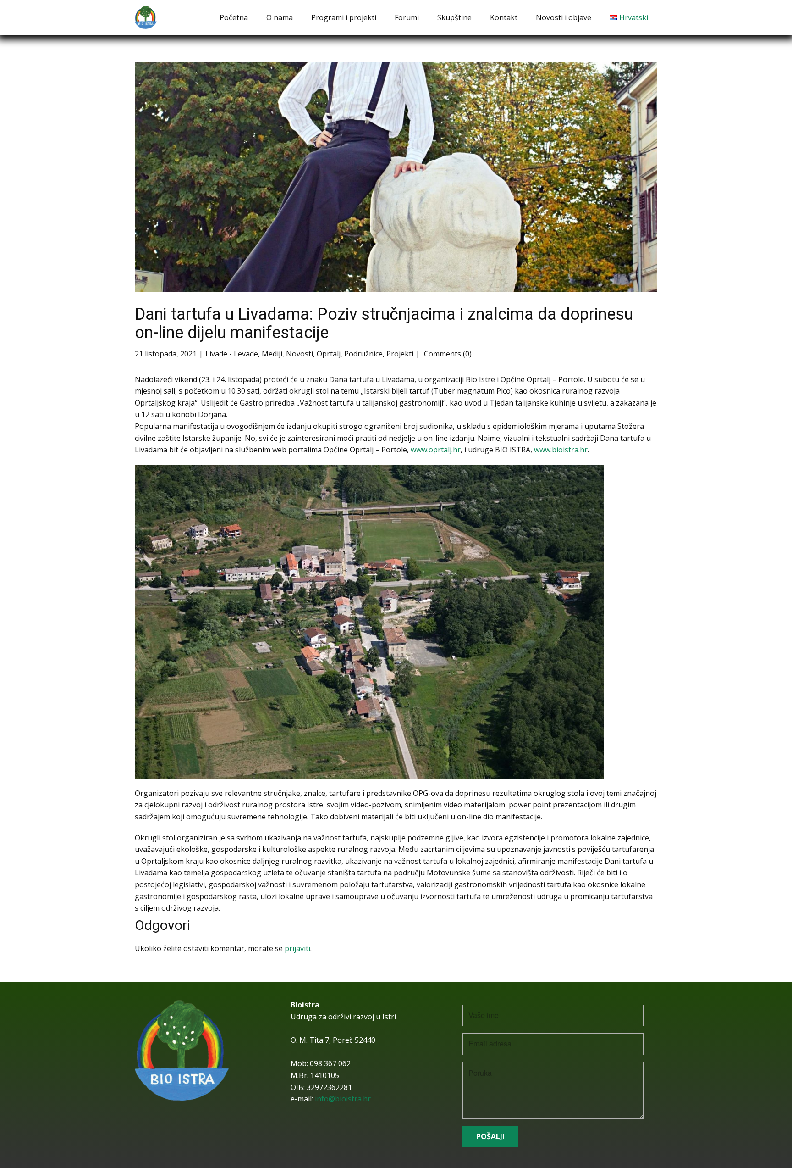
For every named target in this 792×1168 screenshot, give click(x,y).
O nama (279, 17)
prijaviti (297, 948)
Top (770, 1146)
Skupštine (454, 17)
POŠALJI (490, 1136)
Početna (234, 17)
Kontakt (503, 17)
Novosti (299, 354)
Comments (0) (447, 354)
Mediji (272, 354)
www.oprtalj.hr (436, 450)
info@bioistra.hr (343, 1099)
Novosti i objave (563, 17)
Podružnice (363, 354)
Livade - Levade (231, 354)
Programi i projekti (343, 17)
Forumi (407, 17)
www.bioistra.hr (561, 450)
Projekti (399, 354)
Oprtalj (329, 354)
